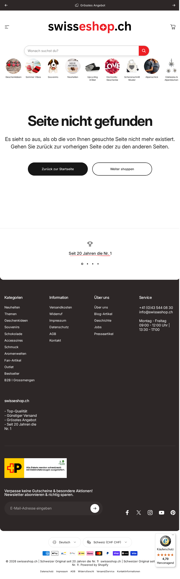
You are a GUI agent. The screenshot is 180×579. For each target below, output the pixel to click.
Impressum (57, 320)
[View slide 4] (98, 264)
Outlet (9, 367)
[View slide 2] (87, 264)
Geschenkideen (16, 320)
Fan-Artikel (12, 360)
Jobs (98, 327)
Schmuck (11, 347)
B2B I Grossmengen (19, 380)
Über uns (101, 307)
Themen (10, 314)
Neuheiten (12, 307)
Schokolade (13, 334)
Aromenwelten (15, 354)
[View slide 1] (82, 264)
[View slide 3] (92, 264)
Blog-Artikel (103, 314)
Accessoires (13, 340)
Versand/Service (105, 571)
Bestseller (11, 374)
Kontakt (55, 340)
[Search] (144, 51)
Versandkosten (60, 307)
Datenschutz (59, 327)
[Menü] (173, 535)
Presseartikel (103, 334)
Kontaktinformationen (128, 571)
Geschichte (102, 320)
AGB (52, 334)
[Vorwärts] (174, 5)
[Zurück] (6, 5)
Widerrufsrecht (86, 571)
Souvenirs (12, 327)
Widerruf (55, 314)
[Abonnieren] (94, 508)
